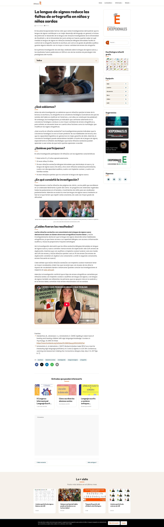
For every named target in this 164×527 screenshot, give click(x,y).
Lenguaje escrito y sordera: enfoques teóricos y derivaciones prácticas (88, 404)
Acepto (124, 523)
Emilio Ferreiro (39, 25)
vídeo (116, 99)
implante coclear (50, 360)
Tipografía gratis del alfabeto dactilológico (93, 505)
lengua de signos (73, 360)
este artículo (48, 270)
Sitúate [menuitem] (127, 3)
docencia (117, 91)
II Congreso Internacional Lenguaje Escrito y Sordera (44, 402)
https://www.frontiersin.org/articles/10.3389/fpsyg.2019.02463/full (60, 343)
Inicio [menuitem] (100, 3)
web (116, 103)
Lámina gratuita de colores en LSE (117, 505)
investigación (61, 360)
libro (117, 95)
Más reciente (42, 462)
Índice (39, 60)
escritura (40, 360)
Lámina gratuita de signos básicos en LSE (44, 505)
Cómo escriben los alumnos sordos (66, 399)
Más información (114, 523)
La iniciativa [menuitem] (108, 3)
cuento (117, 87)
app (116, 84)
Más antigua (92, 462)
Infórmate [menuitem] (118, 3)
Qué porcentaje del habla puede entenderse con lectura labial (69, 506)
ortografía (83, 360)
